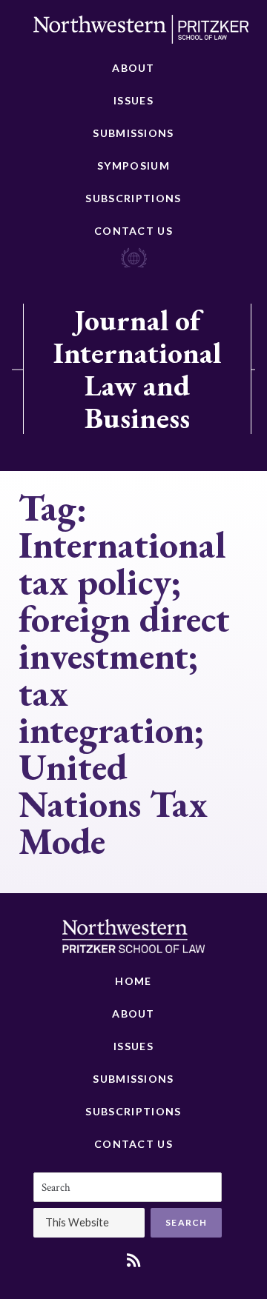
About (133, 67)
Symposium (133, 165)
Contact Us (133, 230)
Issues (133, 100)
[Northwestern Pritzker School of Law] (140, 33)
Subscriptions (133, 198)
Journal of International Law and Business (137, 369)
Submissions (133, 133)
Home (133, 981)
